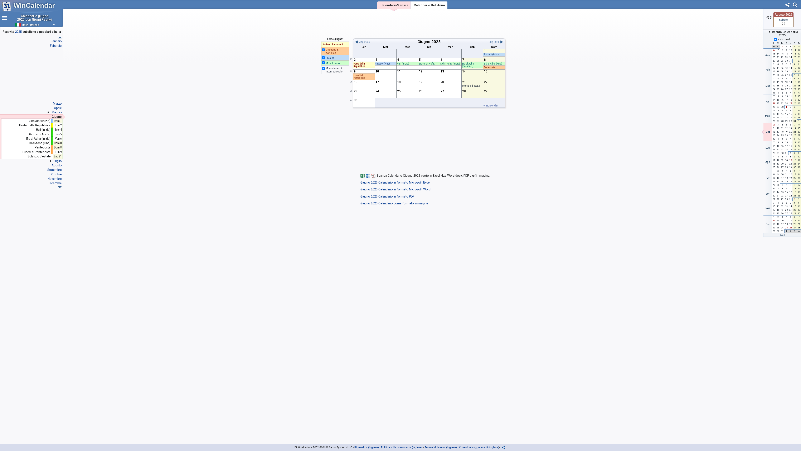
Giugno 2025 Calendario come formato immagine (394, 203)
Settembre (54, 169)
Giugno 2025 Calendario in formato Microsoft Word (395, 189)
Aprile (58, 108)
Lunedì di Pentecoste (36, 152)
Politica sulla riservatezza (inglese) (402, 447)
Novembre (55, 178)
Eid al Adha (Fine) (39, 143)
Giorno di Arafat (39, 134)
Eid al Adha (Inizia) (38, 138)
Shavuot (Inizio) (39, 121)
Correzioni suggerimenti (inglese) (479, 447)
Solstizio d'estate (39, 156)
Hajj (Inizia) (43, 129)
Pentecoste (42, 147)
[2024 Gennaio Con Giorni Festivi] (60, 187)
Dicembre (55, 183)
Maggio (57, 112)
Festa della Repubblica (34, 125)
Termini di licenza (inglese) (441, 447)
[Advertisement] (429, 23)
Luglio (58, 161)
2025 (436, 41)
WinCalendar (34, 5)
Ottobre (56, 174)
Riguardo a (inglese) (366, 447)
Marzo (57, 103)
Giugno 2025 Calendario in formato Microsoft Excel (395, 182)
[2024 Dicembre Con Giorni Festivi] (60, 37)
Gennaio (56, 41)
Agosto (57, 165)
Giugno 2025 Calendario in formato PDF (387, 196)
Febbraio (56, 45)
